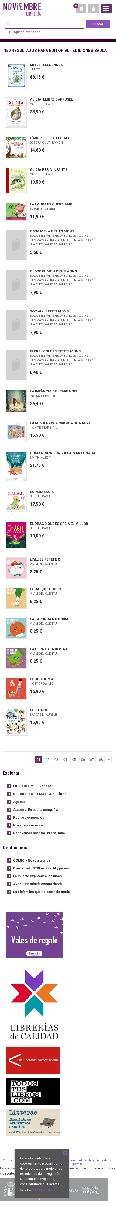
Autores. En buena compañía (35, 810)
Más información (44, 1189)
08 (101, 760)
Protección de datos (98, 1160)
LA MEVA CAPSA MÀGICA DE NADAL (60, 423)
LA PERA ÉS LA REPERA (49, 649)
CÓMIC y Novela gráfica (31, 860)
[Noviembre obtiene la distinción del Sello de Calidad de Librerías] (34, 1002)
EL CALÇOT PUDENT (46, 589)
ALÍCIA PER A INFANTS (48, 170)
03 (56, 760)
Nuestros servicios (28, 825)
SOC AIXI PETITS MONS (49, 311)
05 (74, 760)
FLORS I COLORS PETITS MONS (55, 351)
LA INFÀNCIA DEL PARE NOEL (54, 391)
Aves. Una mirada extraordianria (37, 884)
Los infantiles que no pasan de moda (41, 892)
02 (47, 760)
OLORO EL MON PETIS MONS (53, 271)
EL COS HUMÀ (41, 679)
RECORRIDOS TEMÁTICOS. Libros (39, 794)
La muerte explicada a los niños (37, 876)
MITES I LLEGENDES (46, 65)
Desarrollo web (72, 1164)
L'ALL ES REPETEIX (45, 559)
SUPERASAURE (42, 492)
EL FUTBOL (39, 710)
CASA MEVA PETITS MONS (52, 231)
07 (92, 760)
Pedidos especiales (28, 817)
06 (83, 760)
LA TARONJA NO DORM (49, 619)
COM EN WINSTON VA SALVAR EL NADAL (63, 453)
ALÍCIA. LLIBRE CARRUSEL (51, 99)
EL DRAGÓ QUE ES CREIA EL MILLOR (59, 524)
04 (65, 760)
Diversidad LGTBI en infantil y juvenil (41, 868)
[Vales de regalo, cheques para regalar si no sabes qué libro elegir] (34, 934)
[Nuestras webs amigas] (33, 1060)
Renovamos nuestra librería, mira (39, 833)
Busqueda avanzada (24, 32)
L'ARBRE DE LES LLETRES (50, 138)
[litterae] (33, 1122)
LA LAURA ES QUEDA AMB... (53, 204)
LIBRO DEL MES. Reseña (32, 786)
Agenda (19, 802)
